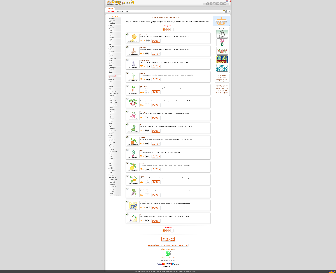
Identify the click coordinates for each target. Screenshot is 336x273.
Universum (111, 155)
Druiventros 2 (144, 189)
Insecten (110, 86)
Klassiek (112, 37)
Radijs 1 (142, 150)
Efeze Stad (111, 69)
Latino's (110, 123)
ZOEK (186, 245)
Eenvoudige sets (112, 67)
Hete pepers (143, 112)
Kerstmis (112, 160)
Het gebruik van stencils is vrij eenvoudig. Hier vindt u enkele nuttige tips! (222, 78)
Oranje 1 (142, 137)
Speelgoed (112, 109)
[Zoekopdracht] (221, 5)
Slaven (110, 148)
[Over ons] (211, 5)
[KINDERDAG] (113, 186)
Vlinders (110, 165)
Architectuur (111, 51)
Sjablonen (110, 8)
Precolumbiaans (112, 141)
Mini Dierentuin (113, 102)
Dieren (110, 60)
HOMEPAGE (151, 245)
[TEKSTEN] (112, 193)
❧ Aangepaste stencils (113, 195)
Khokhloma (111, 118)
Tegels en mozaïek (112, 151)
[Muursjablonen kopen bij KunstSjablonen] (207, 5)
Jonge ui (142, 73)
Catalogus (110, 11)
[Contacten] (214, 5)
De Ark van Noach (114, 92)
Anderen (112, 30)
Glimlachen (111, 78)
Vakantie (110, 156)
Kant (109, 114)
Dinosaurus (111, 64)
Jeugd (109, 88)
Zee (110, 43)
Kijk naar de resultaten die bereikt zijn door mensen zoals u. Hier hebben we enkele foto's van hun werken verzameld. (222, 89)
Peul (141, 124)
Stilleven (142, 214)
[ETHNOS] (112, 184)
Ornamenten (111, 139)
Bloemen (110, 55)
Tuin (109, 153)
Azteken (110, 53)
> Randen (110, 29)
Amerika (110, 48)
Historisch (110, 83)
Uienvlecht (143, 47)
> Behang (110, 22)
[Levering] (217, 5)
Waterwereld (111, 170)
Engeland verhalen (114, 93)
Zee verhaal (112, 113)
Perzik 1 (142, 176)
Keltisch (110, 116)
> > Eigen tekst (111, 20)
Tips (127, 11)
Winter (110, 172)
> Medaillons (111, 27)
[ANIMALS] (112, 183)
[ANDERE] (112, 181)
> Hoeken (110, 25)
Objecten (110, 134)
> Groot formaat (112, 23)
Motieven (112, 39)
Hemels (110, 81)
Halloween (112, 158)
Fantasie (110, 72)
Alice (111, 90)
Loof (109, 127)
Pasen (111, 162)
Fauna (111, 34)
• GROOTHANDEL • (113, 179)
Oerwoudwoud (113, 106)
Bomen (110, 57)
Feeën (109, 74)
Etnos (111, 32)
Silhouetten (111, 146)
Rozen (109, 144)
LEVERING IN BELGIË (177, 245)
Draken (110, 65)
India (109, 85)
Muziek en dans (112, 130)
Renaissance (111, 142)
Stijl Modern (111, 149)
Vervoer (110, 163)
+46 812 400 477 (170, 249)
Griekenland (111, 79)
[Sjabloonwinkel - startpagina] (120, 5)
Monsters (120, 11)
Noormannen (111, 132)
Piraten (111, 107)
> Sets (109, 44)
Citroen (142, 163)
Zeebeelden (111, 176)
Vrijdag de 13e (111, 167)
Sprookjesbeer (113, 111)
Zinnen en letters (112, 177)
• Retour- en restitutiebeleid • (168, 258)
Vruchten (110, 169)
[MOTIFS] (112, 188)
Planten (111, 41)
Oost (109, 137)
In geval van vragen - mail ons (168, 260)
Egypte (110, 71)
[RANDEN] (112, 191)
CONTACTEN (166, 245)
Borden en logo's (112, 58)
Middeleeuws (111, 128)
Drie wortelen (144, 86)
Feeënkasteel (113, 95)
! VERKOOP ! (111, 18)
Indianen (112, 97)
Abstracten (111, 46)
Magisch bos (113, 100)
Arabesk (110, 50)
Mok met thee (144, 202)
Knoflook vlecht (144, 60)
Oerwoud (110, 135)
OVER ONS (159, 245)
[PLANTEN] (112, 190)
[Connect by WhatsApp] (168, 255)
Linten (110, 125)
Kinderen (112, 36)
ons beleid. (192, 271)
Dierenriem (111, 62)
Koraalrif (110, 121)
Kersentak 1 (143, 99)
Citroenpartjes (144, 34)
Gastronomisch (112, 76)
